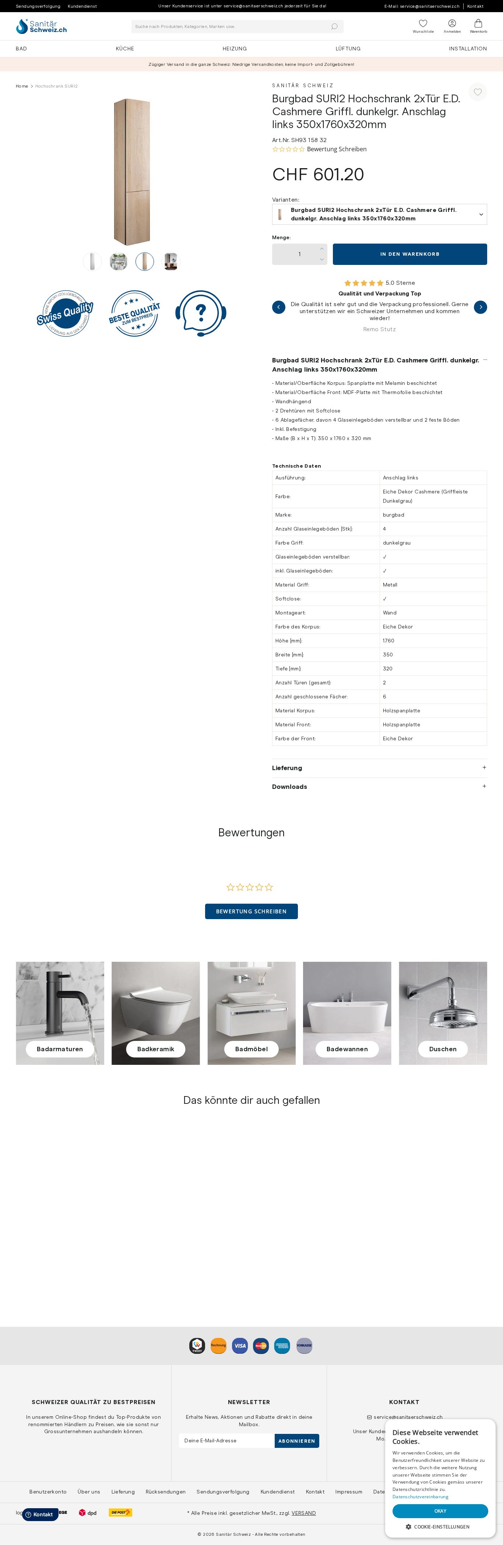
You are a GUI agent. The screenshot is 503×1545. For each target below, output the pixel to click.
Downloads (289, 787)
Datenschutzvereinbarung (421, 1496)
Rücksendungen (166, 1492)
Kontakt (475, 6)
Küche (125, 49)
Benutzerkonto (48, 1492)
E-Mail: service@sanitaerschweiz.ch (422, 6)
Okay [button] (441, 1511)
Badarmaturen (60, 1049)
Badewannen (347, 1049)
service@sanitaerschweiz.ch (408, 1417)
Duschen (443, 1049)
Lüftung (348, 49)
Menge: (281, 237)
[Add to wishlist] (477, 91)
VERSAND (304, 1513)
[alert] (440, 1478)
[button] (251, 911)
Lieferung (287, 768)
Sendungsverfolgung (38, 6)
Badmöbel (251, 1049)
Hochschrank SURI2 (42, 1247)
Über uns (89, 1492)
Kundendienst (82, 6)
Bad (21, 49)
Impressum (348, 1492)
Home (22, 86)
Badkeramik (156, 1049)
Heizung (235, 49)
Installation (468, 49)
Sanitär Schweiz (303, 85)
